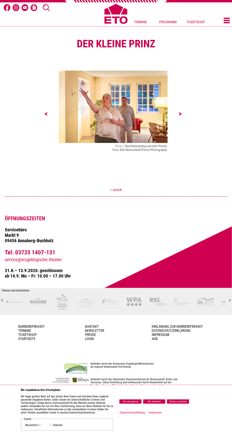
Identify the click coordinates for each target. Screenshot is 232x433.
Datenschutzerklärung (171, 331)
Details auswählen (178, 401)
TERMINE (140, 22)
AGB (155, 339)
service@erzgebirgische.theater (33, 259)
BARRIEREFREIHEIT (31, 327)
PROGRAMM (168, 22)
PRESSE (90, 335)
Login (89, 339)
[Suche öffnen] (46, 7)
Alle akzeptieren (130, 401)
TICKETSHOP (195, 22)
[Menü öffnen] (227, 20)
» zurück (116, 190)
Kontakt (92, 327)
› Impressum (153, 412)
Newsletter (94, 331)
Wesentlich (31, 425)
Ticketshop (27, 335)
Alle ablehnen (154, 401)
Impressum (160, 335)
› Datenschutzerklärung (132, 412)
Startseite (26, 339)
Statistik (58, 425)
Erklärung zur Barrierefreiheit (177, 327)
